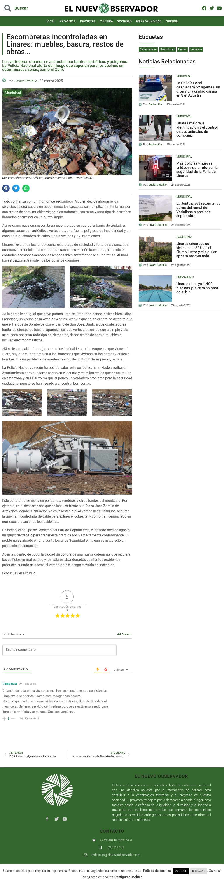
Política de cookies (157, 871)
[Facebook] (204, 8)
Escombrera (167, 49)
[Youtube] (219, 8)
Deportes (87, 21)
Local (50, 21)
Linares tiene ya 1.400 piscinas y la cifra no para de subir (197, 287)
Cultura (106, 21)
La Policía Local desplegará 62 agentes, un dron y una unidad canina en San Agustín (198, 89)
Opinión (172, 21)
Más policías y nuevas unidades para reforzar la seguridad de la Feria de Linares (197, 169)
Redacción (155, 104)
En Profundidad (148, 21)
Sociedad (124, 21)
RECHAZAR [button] (198, 871)
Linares (182, 49)
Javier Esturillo (25, 81)
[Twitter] (211, 8)
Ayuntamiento (148, 49)
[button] (22, 8)
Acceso (126, 634)
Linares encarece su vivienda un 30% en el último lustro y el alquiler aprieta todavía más (196, 249)
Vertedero (196, 49)
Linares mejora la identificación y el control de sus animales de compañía (197, 129)
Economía (184, 236)
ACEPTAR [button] (180, 871)
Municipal (13, 93)
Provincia (68, 21)
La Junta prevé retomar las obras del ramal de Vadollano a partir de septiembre (198, 209)
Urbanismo (185, 277)
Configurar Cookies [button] (128, 877)
